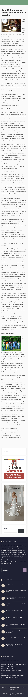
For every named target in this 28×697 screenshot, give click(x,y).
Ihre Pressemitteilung (14, 687)
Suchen (6, 528)
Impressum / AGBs (14, 689)
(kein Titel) (3, 673)
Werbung (4, 687)
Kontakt (24, 687)
